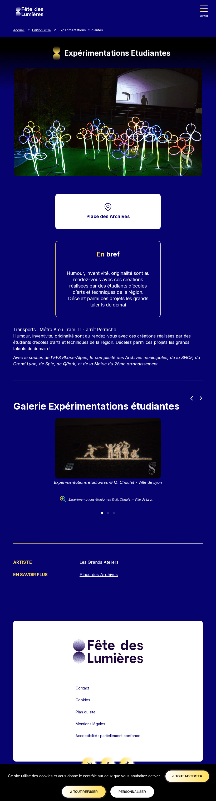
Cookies (83, 700)
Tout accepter (188, 776)
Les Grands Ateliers (99, 562)
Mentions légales (90, 724)
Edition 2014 (41, 30)
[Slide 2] (108, 513)
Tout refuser (85, 792)
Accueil (18, 30)
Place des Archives (108, 216)
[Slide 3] (114, 513)
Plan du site (86, 712)
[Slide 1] (102, 513)
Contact (82, 688)
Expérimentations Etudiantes (81, 30)
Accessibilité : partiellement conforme (108, 735)
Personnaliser (132, 792)
